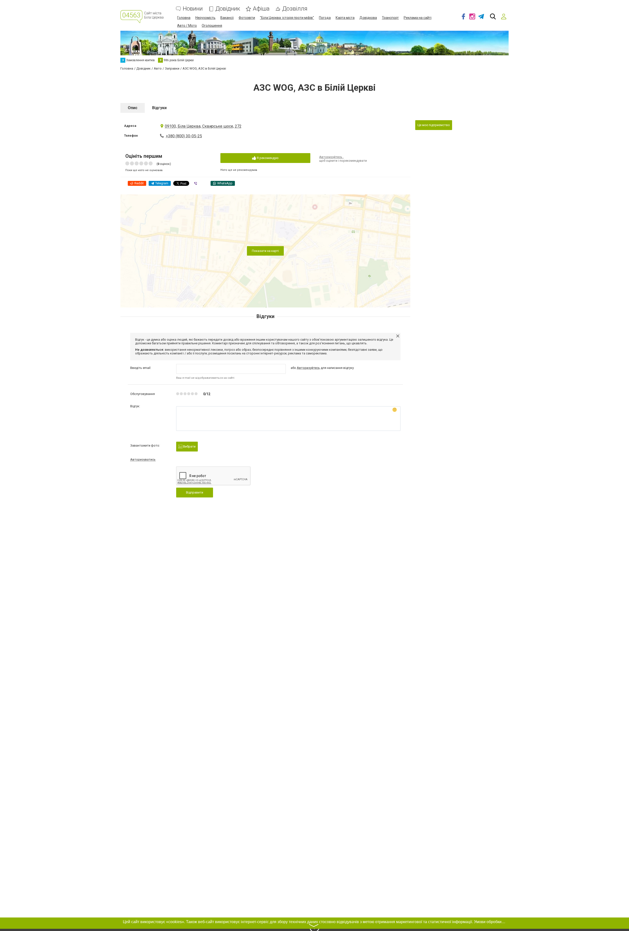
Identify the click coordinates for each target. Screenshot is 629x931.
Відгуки (159, 107)
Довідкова (368, 18)
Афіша (261, 8)
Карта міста (345, 18)
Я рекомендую (267, 158)
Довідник (227, 8)
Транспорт (390, 18)
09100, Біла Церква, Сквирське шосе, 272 (203, 126)
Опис (132, 107)
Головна (183, 18)
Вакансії (227, 18)
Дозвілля (294, 8)
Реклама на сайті (417, 18)
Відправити (194, 492)
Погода (325, 18)
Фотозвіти (247, 18)
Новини (193, 8)
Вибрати (189, 446)
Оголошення (212, 26)
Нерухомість (205, 18)
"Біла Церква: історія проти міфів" (287, 18)
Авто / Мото (187, 26)
